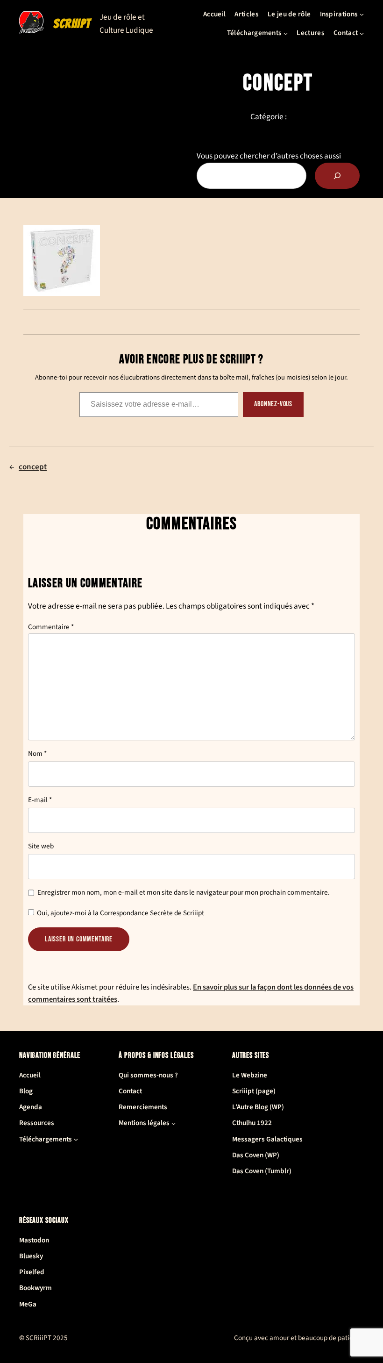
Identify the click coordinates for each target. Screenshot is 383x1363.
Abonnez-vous (273, 404)
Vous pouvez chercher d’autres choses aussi (269, 156)
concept (33, 467)
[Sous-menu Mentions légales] (173, 1123)
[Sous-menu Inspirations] (362, 14)
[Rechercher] (337, 176)
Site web (41, 846)
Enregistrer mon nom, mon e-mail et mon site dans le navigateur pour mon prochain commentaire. (183, 892)
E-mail (40, 800)
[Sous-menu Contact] (362, 33)
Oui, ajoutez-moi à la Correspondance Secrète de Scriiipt (119, 913)
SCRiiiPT (72, 23)
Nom (37, 754)
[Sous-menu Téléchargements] (286, 33)
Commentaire (51, 627)
